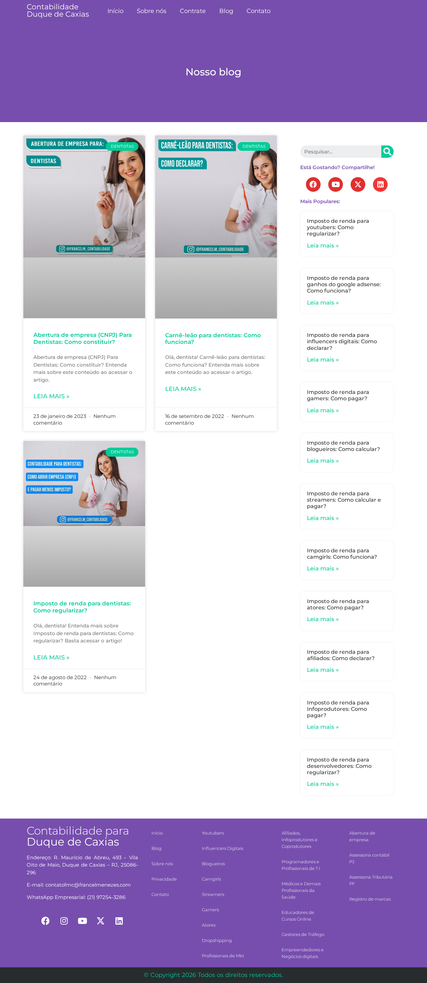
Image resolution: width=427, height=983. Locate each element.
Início (115, 11)
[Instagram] (64, 920)
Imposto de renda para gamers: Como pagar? (338, 395)
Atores (209, 925)
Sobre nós (151, 11)
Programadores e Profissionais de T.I (301, 865)
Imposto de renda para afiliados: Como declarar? (341, 655)
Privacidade (164, 879)
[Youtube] (335, 184)
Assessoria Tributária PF (371, 880)
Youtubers (213, 833)
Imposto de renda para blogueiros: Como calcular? (343, 446)
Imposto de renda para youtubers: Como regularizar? (338, 227)
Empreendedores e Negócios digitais (303, 953)
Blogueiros (213, 863)
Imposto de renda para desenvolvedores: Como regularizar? (339, 766)
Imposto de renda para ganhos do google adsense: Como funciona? (344, 284)
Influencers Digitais (222, 848)
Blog (226, 11)
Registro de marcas (370, 899)
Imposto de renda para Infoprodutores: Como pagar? (338, 708)
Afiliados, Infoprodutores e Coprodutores (300, 839)
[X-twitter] (358, 184)
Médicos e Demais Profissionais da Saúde (301, 890)
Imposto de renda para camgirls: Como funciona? (342, 553)
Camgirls (211, 879)
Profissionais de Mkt (223, 955)
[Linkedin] (380, 184)
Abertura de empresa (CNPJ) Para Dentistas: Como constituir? (82, 338)
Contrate (193, 11)
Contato (259, 11)
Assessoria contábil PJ (369, 858)
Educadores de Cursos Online (298, 916)
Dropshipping (217, 940)
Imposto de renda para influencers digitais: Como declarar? (342, 341)
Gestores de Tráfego (303, 934)
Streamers (213, 894)
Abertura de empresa (362, 836)
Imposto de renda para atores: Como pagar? (338, 604)
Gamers (210, 909)
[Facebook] (313, 184)
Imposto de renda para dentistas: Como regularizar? (82, 606)
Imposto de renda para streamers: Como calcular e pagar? (344, 499)
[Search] (387, 151)
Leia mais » (51, 396)
